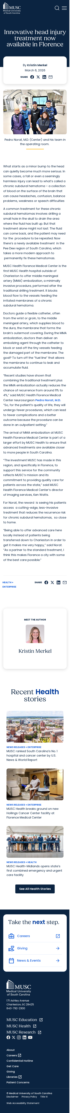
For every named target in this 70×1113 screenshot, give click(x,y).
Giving (11, 1071)
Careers (14, 1055)
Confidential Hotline (20, 1061)
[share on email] (51, 77)
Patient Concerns (18, 1082)
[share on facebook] (32, 77)
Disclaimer (12, 1096)
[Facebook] (8, 1037)
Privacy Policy (29, 1096)
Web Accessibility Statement (23, 1103)
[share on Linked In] (44, 77)
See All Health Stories (35, 889)
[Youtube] (30, 1037)
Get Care (13, 1066)
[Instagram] (19, 1037)
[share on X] (38, 77)
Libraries (14, 1077)
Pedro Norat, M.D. (48, 400)
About (11, 1050)
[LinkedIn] (24, 1037)
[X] (13, 1037)
